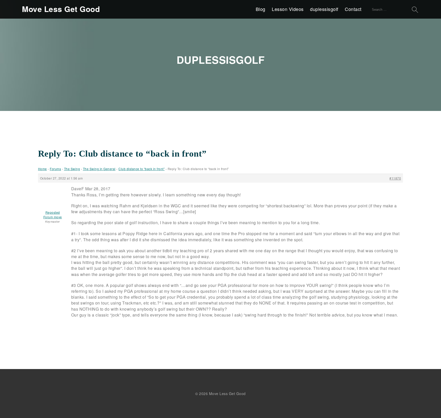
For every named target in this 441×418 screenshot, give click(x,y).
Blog (260, 9)
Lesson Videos (288, 9)
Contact (353, 9)
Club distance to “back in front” (141, 169)
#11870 (395, 178)
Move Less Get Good (61, 9)
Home (42, 169)
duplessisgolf (324, 9)
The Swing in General (99, 169)
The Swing (72, 169)
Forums (55, 169)
